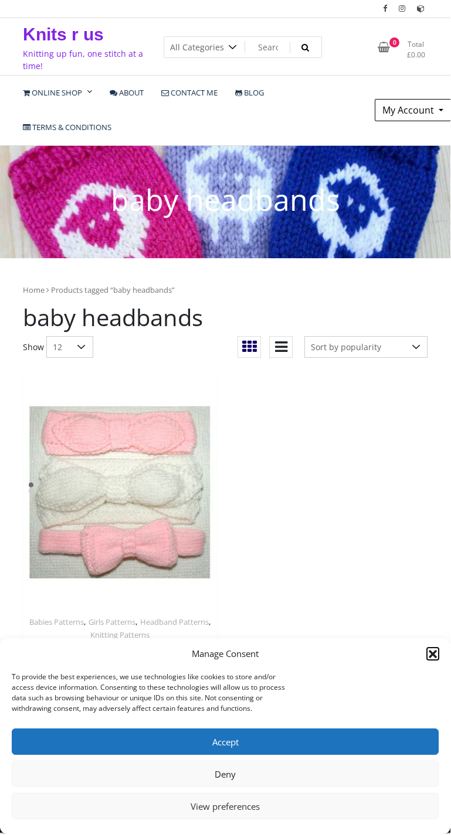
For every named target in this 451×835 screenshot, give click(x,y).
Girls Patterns (112, 622)
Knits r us (63, 34)
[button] (433, 653)
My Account (409, 110)
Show (33, 347)
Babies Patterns (56, 622)
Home (34, 290)
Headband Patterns (174, 622)
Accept (225, 742)
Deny (225, 774)
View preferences (225, 806)
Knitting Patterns (120, 634)
